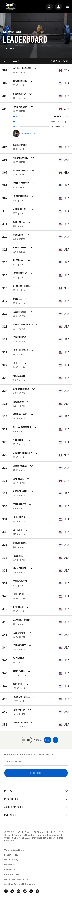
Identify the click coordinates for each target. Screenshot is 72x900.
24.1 (15, 116)
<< (16, 740)
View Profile (27, 133)
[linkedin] (31, 891)
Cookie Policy (11, 859)
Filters (10, 48)
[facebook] (6, 891)
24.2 (15, 121)
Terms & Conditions (14, 850)
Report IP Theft (11, 874)
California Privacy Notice (16, 879)
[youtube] (25, 891)
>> (56, 740)
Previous (26, 740)
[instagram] (18, 891)
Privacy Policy (11, 855)
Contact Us (9, 869)
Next (47, 740)
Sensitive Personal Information (19, 884)
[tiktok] (37, 891)
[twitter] (12, 891)
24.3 (15, 126)
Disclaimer (9, 864)
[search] (49, 6)
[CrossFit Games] (11, 7)
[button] (67, 6)
